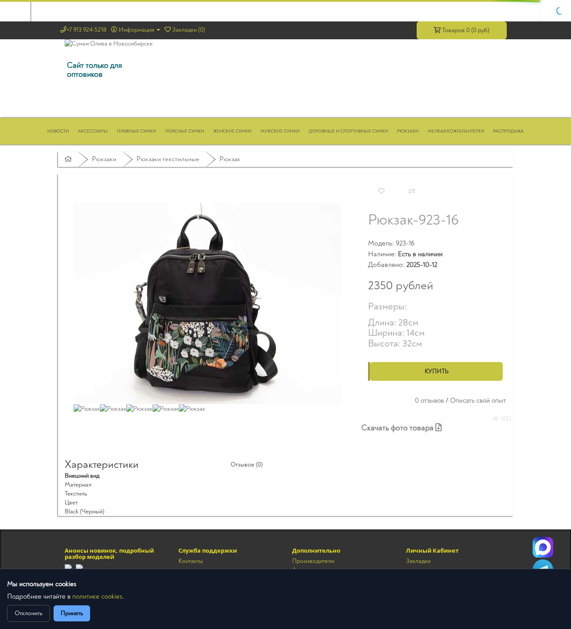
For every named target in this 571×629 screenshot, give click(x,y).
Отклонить (28, 613)
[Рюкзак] (207, 303)
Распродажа (508, 131)
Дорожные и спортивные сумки (348, 131)
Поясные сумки (184, 131)
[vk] (79, 567)
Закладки (418, 561)
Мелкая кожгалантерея (456, 131)
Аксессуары (93, 131)
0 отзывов (429, 400)
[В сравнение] (411, 191)
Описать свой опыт (478, 400)
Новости (58, 131)
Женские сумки (232, 131)
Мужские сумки (280, 131)
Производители (313, 561)
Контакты (190, 561)
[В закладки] (381, 191)
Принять (72, 613)
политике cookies (97, 596)
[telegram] (68, 567)
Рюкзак (229, 159)
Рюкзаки (408, 131)
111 (543, 547)
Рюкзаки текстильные (168, 159)
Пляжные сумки (136, 131)
